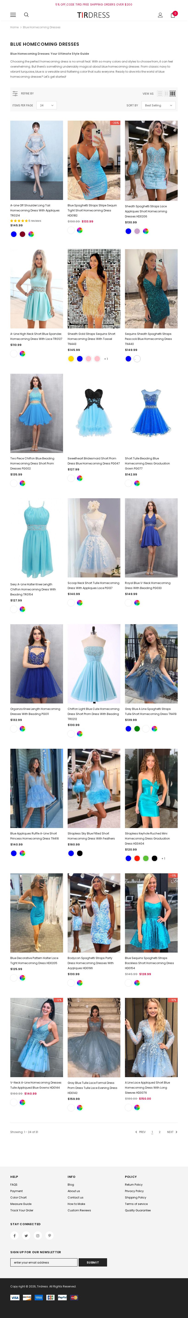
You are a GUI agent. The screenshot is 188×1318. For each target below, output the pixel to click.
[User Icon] (160, 15)
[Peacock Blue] (128, 358)
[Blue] (13, 234)
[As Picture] (71, 230)
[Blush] (145, 728)
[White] (137, 358)
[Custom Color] (31, 234)
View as (148, 94)
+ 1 (106, 359)
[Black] (79, 853)
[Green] (145, 858)
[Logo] (94, 14)
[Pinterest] (49, 1235)
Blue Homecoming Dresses (42, 27)
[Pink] (97, 358)
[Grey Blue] (128, 728)
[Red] (137, 858)
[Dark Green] (137, 728)
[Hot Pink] (88, 358)
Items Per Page (22, 105)
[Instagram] (38, 1235)
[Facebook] (14, 1235)
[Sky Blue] (71, 853)
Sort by (132, 105)
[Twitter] (26, 1235)
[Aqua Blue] (128, 858)
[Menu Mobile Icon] (13, 15)
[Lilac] (137, 231)
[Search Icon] (26, 15)
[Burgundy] (22, 234)
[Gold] (71, 358)
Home (14, 27)
